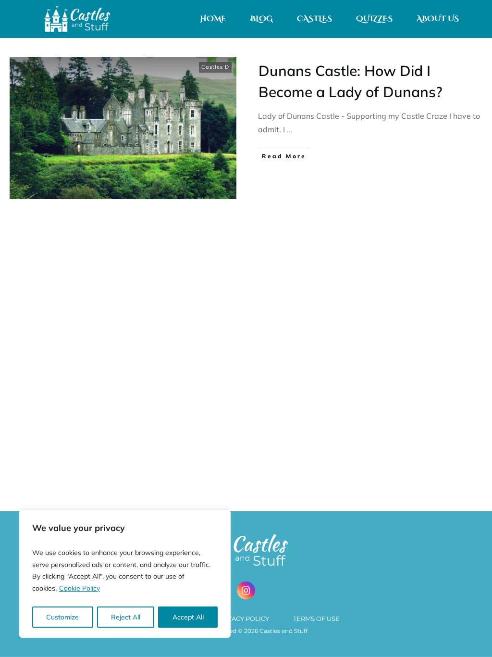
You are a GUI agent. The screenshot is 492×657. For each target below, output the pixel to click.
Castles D (215, 66)
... (290, 129)
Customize (62, 617)
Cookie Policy (79, 588)
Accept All (188, 617)
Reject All (125, 617)
